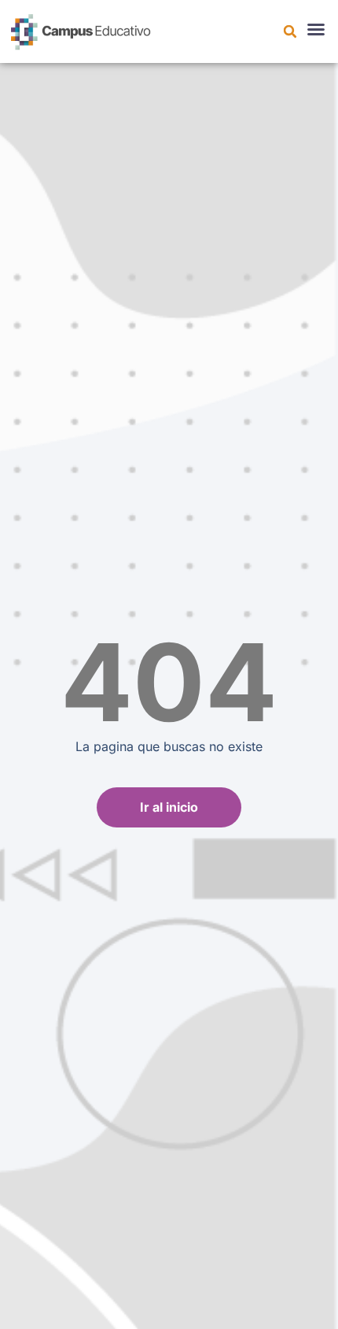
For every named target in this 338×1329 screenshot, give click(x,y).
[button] (290, 31)
